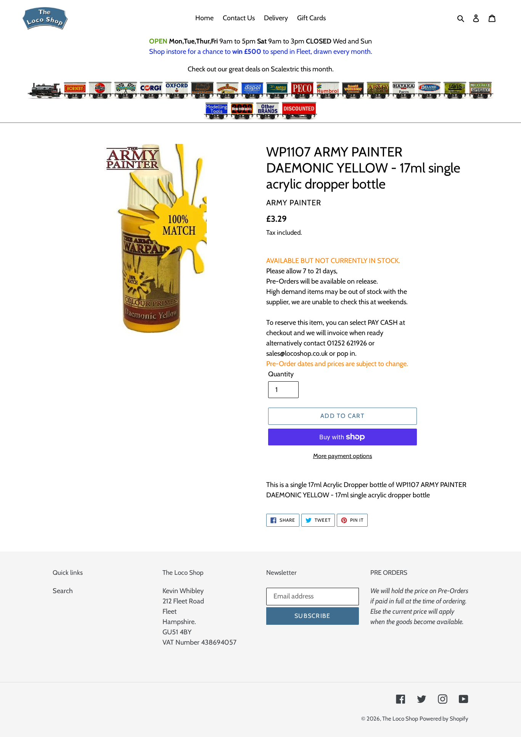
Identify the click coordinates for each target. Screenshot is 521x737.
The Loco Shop (400, 718)
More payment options (342, 456)
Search (63, 591)
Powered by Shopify (444, 718)
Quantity (281, 374)
